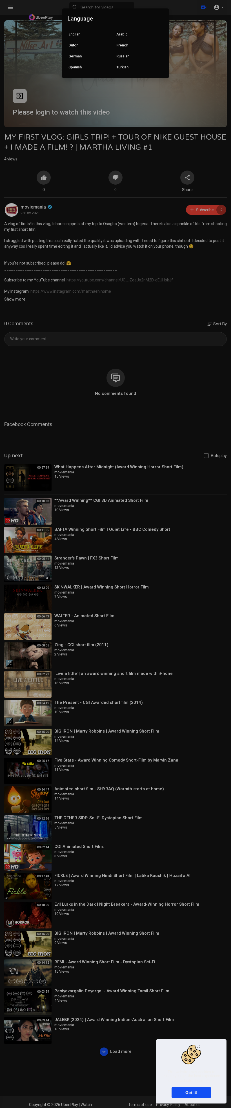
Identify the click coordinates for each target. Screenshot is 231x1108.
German (75, 56)
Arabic (122, 34)
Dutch (73, 45)
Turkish (122, 67)
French (122, 45)
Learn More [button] (204, 1080)
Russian (122, 56)
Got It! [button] (191, 1092)
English (74, 34)
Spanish (75, 67)
